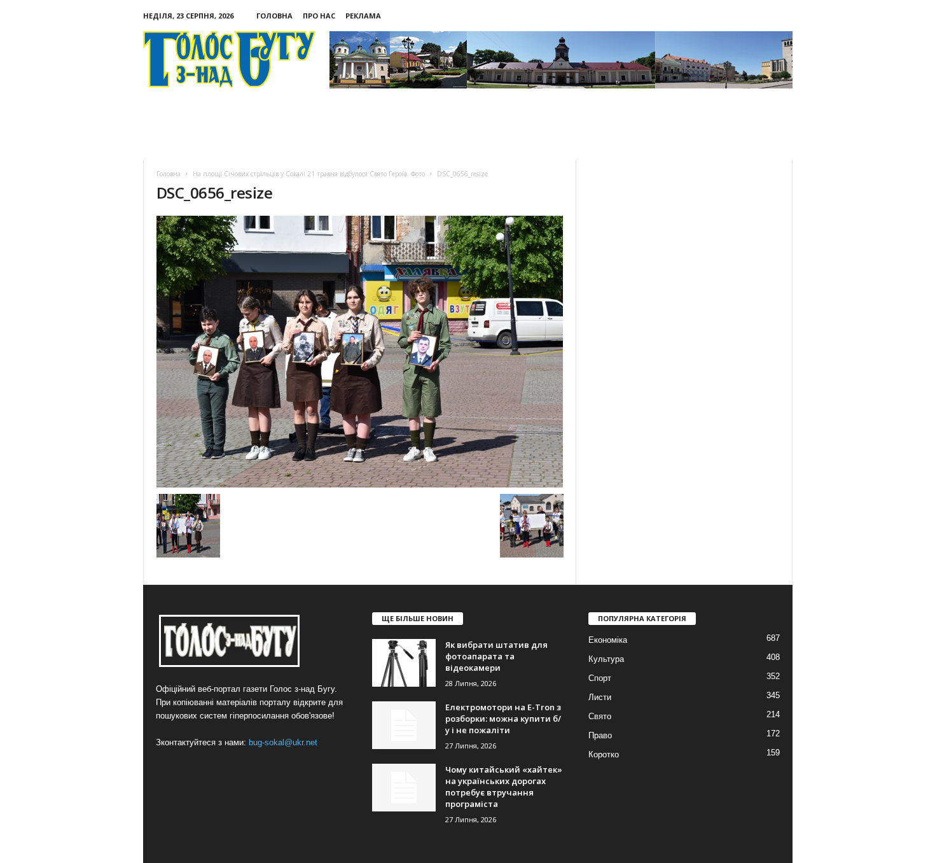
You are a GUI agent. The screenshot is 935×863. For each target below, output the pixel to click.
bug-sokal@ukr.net (283, 742)
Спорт (599, 678)
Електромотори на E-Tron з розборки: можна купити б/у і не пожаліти (503, 718)
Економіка (607, 640)
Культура (606, 659)
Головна (274, 15)
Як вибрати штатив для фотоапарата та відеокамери (496, 656)
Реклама (363, 15)
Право (600, 735)
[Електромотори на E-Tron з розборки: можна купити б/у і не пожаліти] (404, 725)
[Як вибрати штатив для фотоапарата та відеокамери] (404, 663)
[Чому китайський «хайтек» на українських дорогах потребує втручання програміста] (404, 787)
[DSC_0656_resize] (360, 352)
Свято (599, 716)
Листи (599, 697)
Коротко (603, 754)
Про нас (319, 15)
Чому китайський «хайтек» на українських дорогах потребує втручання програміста (503, 787)
